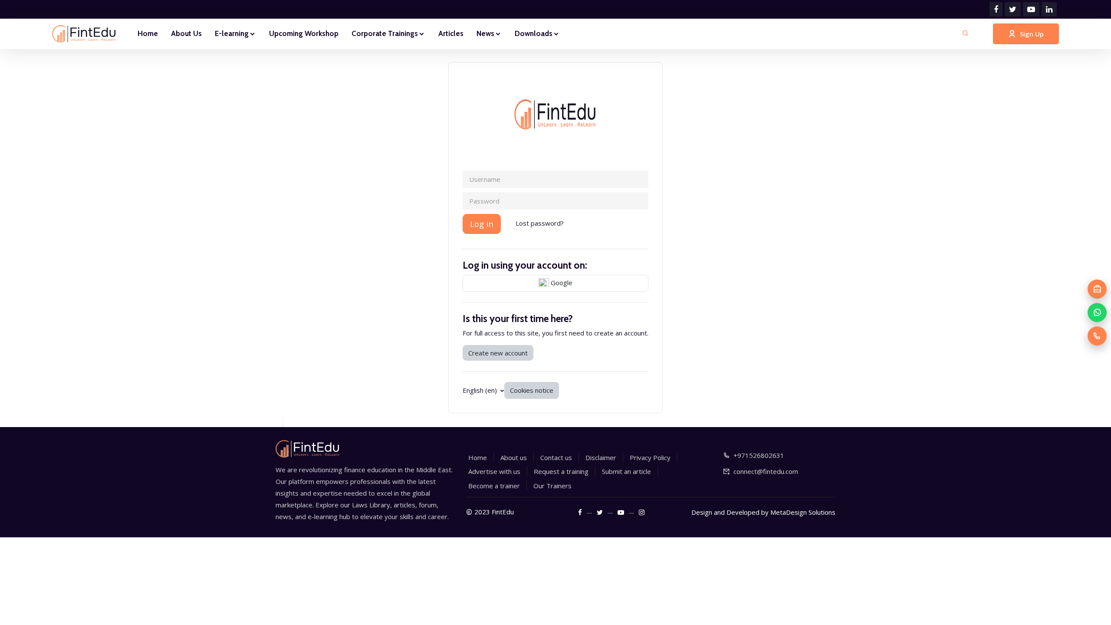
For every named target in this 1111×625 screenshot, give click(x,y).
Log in (481, 223)
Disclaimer (600, 457)
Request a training (561, 471)
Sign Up (1032, 34)
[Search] (965, 33)
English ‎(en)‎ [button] (481, 390)
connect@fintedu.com (765, 471)
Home (148, 33)
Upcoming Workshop (304, 33)
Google (560, 282)
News (485, 33)
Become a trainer (494, 485)
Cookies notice (531, 390)
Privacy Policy (650, 457)
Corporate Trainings (385, 33)
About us (513, 457)
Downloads (533, 33)
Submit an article (626, 471)
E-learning (232, 33)
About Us (186, 33)
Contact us (556, 457)
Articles (450, 33)
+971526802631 (758, 455)
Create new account (498, 353)
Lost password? (540, 223)
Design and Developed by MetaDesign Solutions (763, 512)
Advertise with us (494, 471)
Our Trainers (552, 485)
